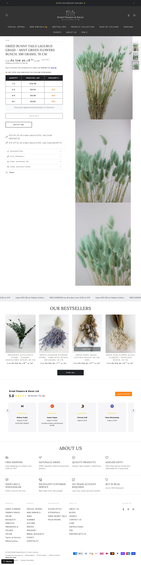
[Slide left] (7, 3)
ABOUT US (74, 509)
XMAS (29, 516)
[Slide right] (133, 3)
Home (7, 40)
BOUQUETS (11, 520)
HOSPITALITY (33, 541)
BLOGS (72, 512)
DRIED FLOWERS (13, 509)
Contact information (27, 560)
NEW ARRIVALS (33, 512)
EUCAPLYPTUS (55, 509)
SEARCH (73, 516)
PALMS (9, 516)
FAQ (71, 530)
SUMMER (31, 520)
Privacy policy (42, 555)
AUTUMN (31, 523)
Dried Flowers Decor (18, 552)
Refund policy (12, 541)
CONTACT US (75, 520)
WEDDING (31, 530)
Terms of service (54, 555)
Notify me (18, 125)
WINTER (30, 527)
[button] (7, 15)
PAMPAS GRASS (13, 512)
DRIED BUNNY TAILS (57, 516)
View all (70, 372)
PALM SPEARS (54, 520)
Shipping (9, 63)
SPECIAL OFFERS (34, 509)
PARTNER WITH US (77, 534)
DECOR (9, 534)
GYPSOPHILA (54, 512)
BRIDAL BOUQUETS (35, 534)
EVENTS (30, 537)
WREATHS (10, 523)
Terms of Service (13, 537)
